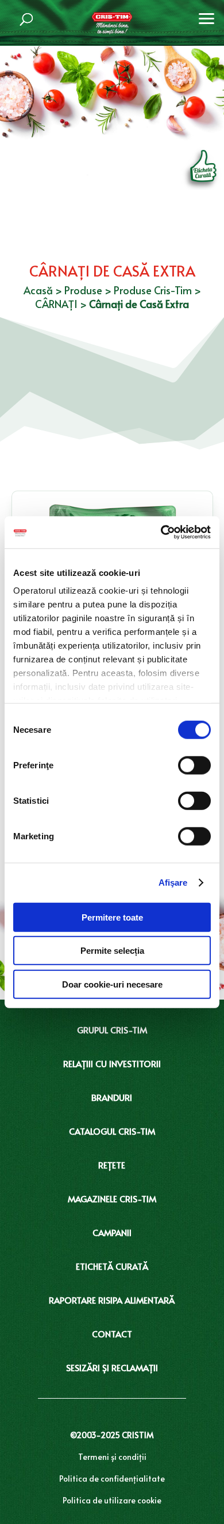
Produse (83, 290)
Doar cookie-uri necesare (112, 984)
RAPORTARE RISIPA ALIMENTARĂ (112, 1300)
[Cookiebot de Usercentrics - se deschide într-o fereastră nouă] (161, 532)
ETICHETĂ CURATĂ (112, 1266)
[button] (207, 17)
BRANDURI (111, 1097)
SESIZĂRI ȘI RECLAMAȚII (112, 1367)
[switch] (194, 765)
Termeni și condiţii (112, 1456)
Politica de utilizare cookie (112, 1500)
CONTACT (112, 1334)
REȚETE (111, 1165)
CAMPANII (112, 1232)
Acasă (38, 290)
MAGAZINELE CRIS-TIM (112, 1199)
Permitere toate (112, 917)
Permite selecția (112, 951)
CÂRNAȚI (56, 304)
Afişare (173, 882)
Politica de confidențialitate (112, 1478)
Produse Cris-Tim (153, 290)
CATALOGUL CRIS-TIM (112, 1131)
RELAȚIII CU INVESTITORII (112, 1063)
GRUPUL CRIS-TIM (112, 1030)
